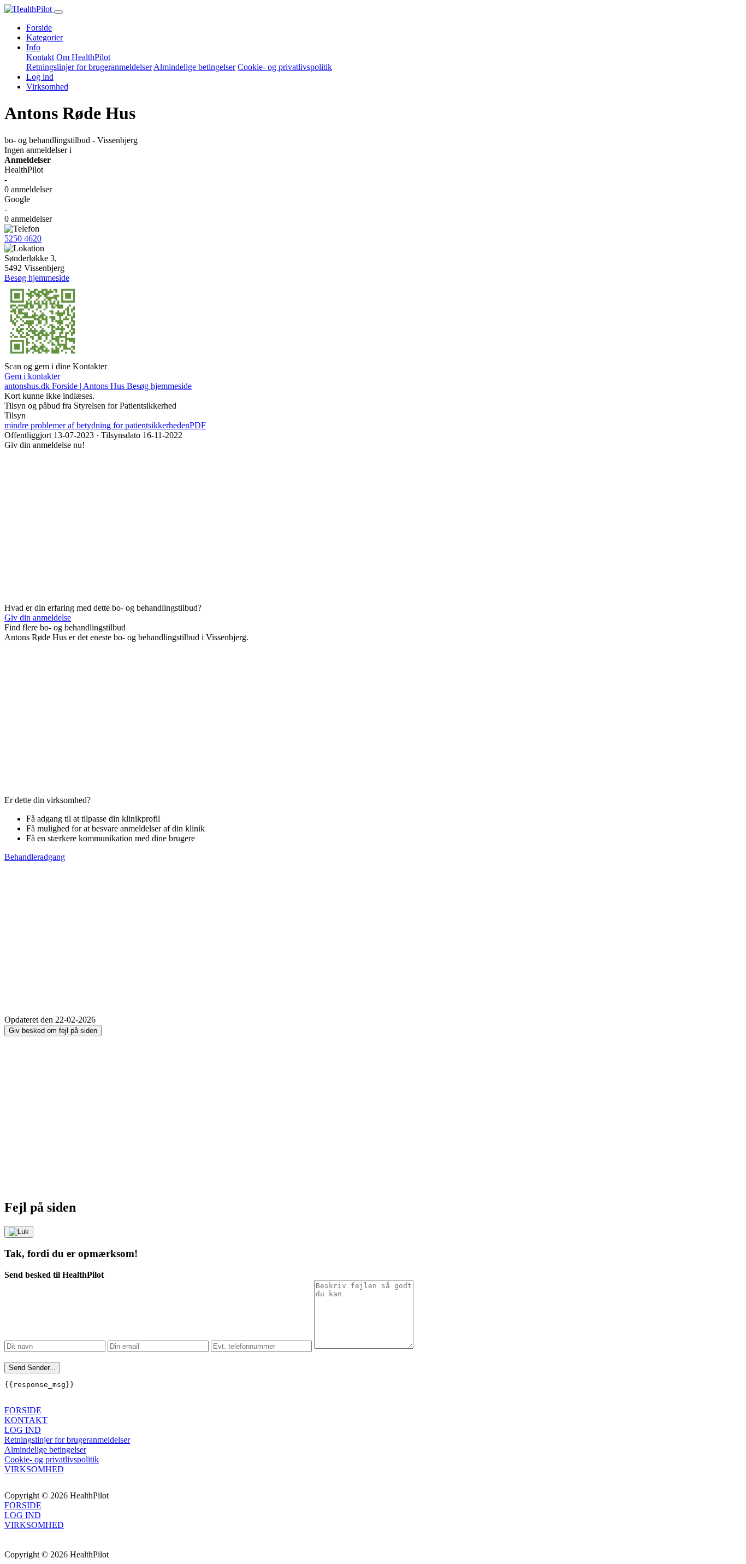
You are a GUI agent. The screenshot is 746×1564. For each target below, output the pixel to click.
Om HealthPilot (83, 57)
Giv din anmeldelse (37, 617)
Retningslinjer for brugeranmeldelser (89, 67)
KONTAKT (26, 1420)
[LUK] (18, 1232)
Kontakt (40, 57)
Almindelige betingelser (194, 67)
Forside (39, 27)
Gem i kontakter (32, 376)
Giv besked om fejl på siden (53, 1030)
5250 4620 (23, 238)
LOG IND (22, 1430)
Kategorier (44, 37)
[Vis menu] (58, 12)
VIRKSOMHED (34, 1469)
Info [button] (33, 47)
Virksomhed (47, 86)
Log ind (40, 76)
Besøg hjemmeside (36, 277)
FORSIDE (23, 1410)
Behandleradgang (34, 856)
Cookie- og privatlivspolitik (285, 67)
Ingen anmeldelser (38, 150)
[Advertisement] (332, 526)
